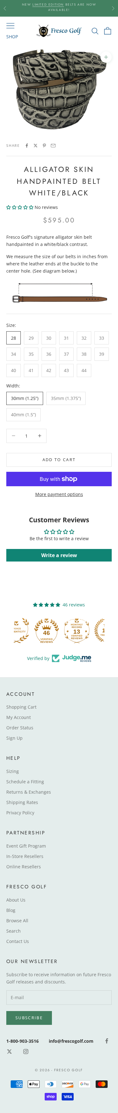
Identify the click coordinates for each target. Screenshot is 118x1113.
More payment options (59, 494)
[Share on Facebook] (26, 145)
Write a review (59, 555)
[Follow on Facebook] (107, 1041)
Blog (10, 910)
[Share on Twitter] (35, 145)
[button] (19, 207)
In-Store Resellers (24, 856)
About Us (15, 900)
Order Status (19, 728)
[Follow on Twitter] (9, 1051)
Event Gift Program (26, 846)
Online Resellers (23, 867)
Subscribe (29, 1017)
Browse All (17, 921)
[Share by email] (53, 145)
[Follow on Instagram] (26, 1051)
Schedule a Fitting (25, 782)
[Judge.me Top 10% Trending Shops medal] (89, 630)
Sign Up (14, 738)
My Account (18, 717)
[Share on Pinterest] (44, 145)
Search (13, 931)
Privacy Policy (20, 813)
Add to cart (59, 459)
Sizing (12, 771)
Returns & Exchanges (28, 792)
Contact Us (17, 941)
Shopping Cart (21, 707)
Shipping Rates (22, 802)
